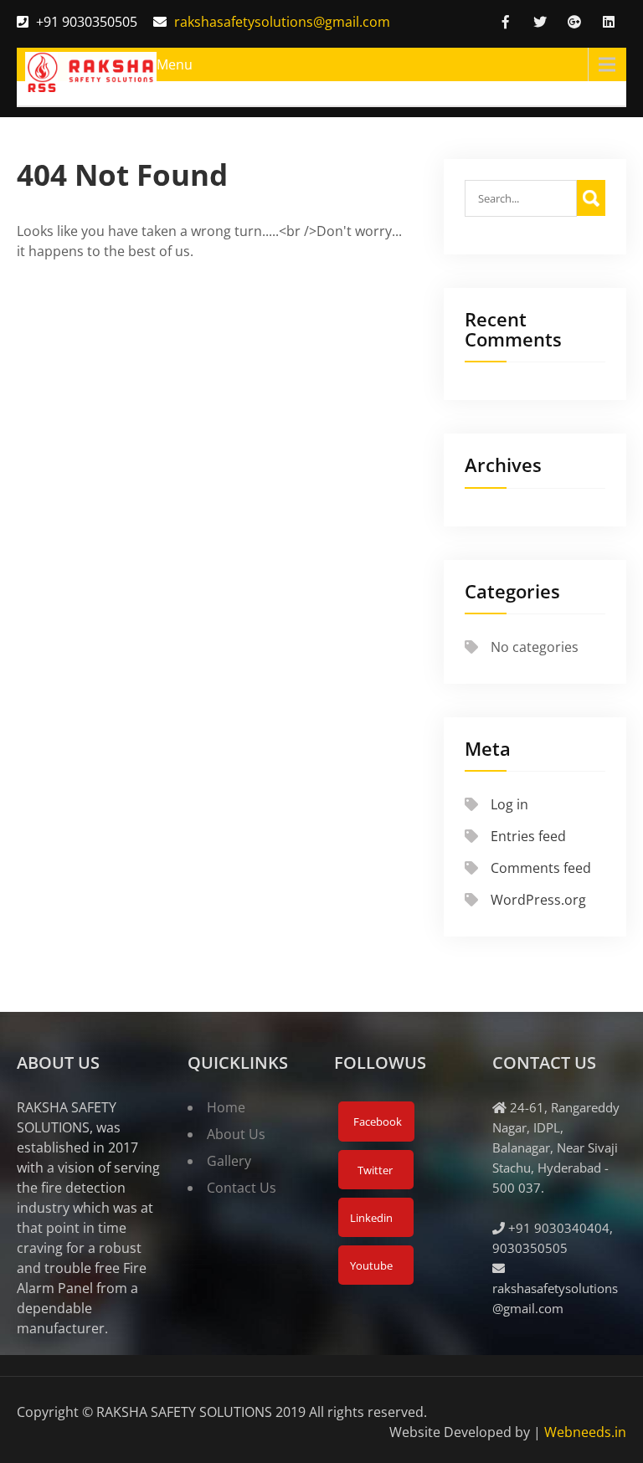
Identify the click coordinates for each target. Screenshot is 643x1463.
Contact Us (241, 1187)
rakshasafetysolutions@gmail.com (282, 22)
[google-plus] (574, 22)
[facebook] (505, 22)
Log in (509, 804)
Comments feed (541, 868)
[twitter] (540, 22)
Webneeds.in (585, 1432)
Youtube (370, 1265)
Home (226, 1107)
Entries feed (528, 836)
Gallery (229, 1161)
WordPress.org (538, 900)
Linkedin (370, 1217)
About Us (236, 1134)
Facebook (376, 1121)
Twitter (374, 1170)
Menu (175, 64)
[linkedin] (608, 22)
